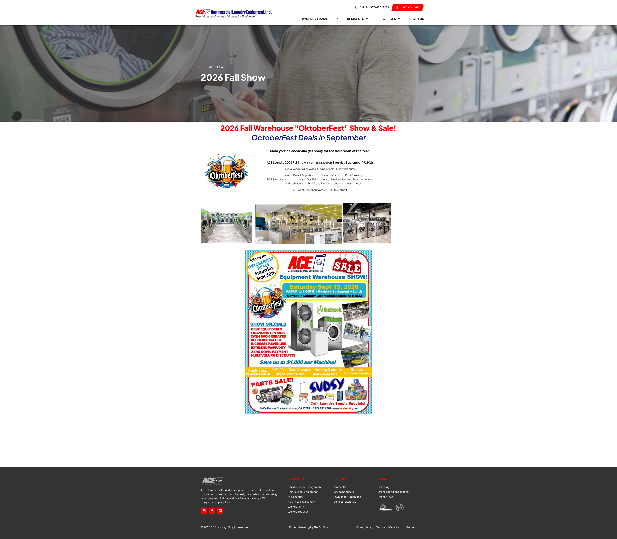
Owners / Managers (317, 19)
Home (204, 67)
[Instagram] (204, 511)
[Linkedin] (220, 511)
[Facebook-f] (212, 511)
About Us (416, 19)
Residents (355, 19)
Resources (386, 19)
